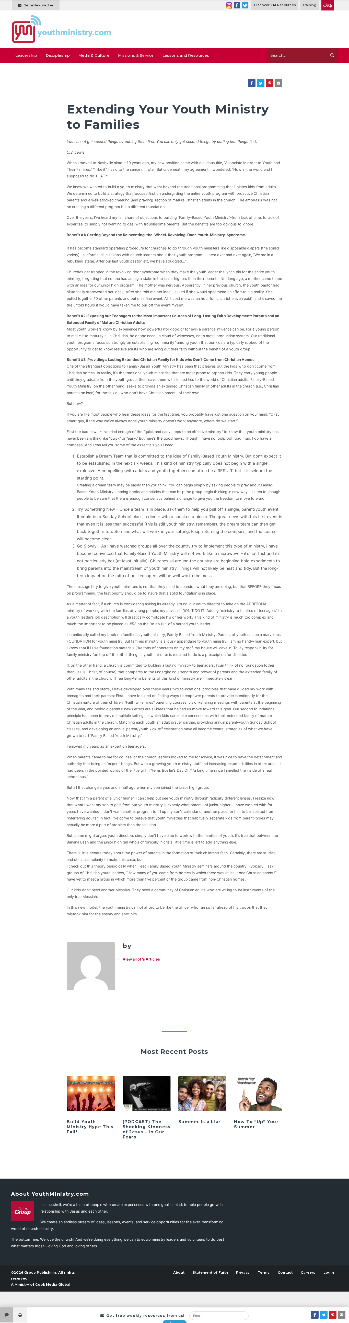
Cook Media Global (52, 1284)
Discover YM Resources (275, 5)
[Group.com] (327, 5)
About (178, 1272)
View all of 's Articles (141, 959)
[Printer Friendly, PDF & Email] (20, 1314)
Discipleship (58, 55)
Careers (308, 1272)
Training (309, 5)
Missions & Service (136, 55)
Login (328, 1272)
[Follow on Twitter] (245, 5)
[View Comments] (6, 1314)
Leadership (26, 55)
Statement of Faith (210, 1272)
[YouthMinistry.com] (61, 29)
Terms (264, 1272)
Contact (285, 1272)
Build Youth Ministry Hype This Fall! (90, 1126)
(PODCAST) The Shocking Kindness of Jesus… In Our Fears (147, 1129)
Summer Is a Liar (199, 1121)
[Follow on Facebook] (237, 5)
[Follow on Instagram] (229, 5)
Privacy (243, 1272)
